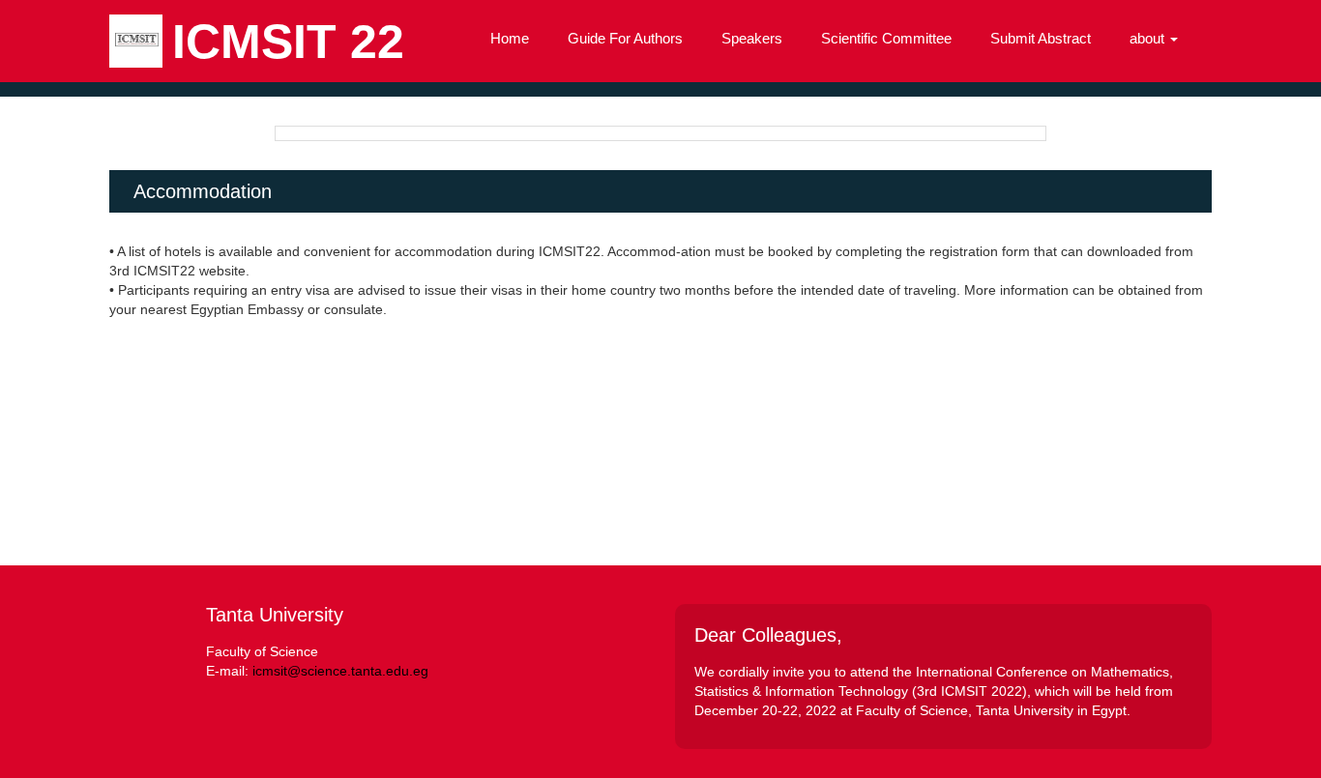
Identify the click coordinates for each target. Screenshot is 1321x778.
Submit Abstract (1040, 38)
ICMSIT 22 (288, 41)
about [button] (1149, 38)
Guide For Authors (625, 38)
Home (509, 38)
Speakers (751, 38)
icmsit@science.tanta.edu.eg (340, 670)
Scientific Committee (886, 38)
